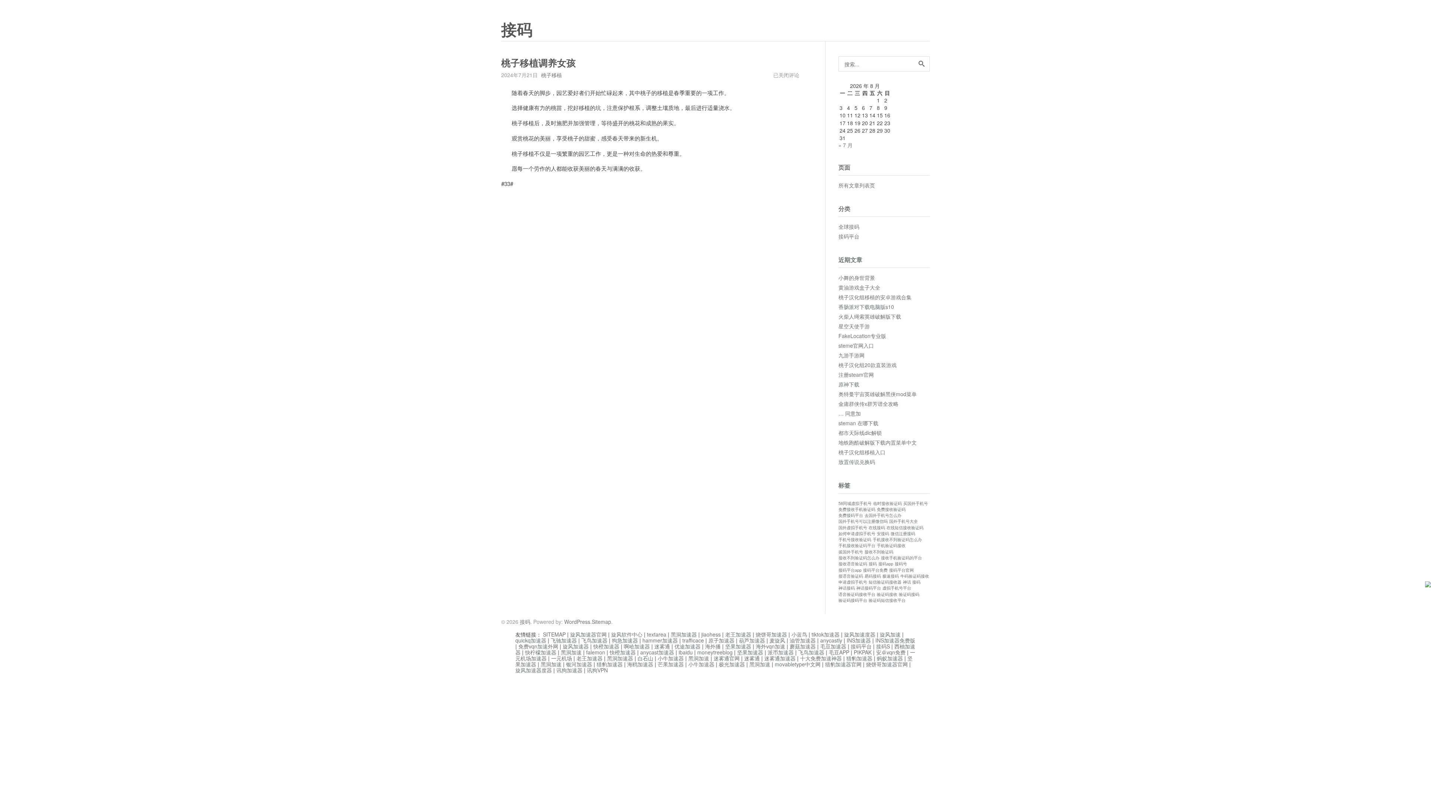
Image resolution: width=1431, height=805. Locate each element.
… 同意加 (849, 413)
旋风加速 (890, 634)
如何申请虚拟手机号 (856, 533)
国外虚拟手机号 (852, 527)
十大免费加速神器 (821, 658)
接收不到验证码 (879, 552)
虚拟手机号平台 (896, 588)
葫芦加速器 (752, 640)
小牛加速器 (671, 658)
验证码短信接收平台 (887, 600)
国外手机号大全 (903, 521)
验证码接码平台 (852, 600)
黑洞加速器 (684, 634)
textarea (656, 634)
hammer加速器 (660, 640)
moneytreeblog (715, 652)
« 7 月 (845, 145)
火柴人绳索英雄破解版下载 (869, 316)
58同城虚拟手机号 (855, 503)
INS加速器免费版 (895, 640)
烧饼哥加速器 (771, 634)
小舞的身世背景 (856, 277)
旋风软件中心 (626, 634)
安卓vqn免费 (891, 652)
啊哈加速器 (637, 646)
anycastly (831, 640)
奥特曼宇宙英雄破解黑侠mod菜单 (877, 394)
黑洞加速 (571, 652)
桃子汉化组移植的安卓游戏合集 (875, 297)
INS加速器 (859, 640)
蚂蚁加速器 (890, 658)
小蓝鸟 (799, 634)
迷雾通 (662, 646)
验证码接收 (887, 594)
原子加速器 (721, 640)
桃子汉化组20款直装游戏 (867, 365)
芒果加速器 (671, 664)
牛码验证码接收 (914, 576)
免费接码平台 (850, 515)
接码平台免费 (875, 570)
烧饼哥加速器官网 (887, 664)
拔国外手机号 (850, 552)
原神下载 (848, 384)
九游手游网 (851, 355)
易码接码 (873, 576)
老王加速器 (738, 634)
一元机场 (561, 658)
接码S (883, 646)
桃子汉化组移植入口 (861, 452)
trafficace (693, 640)
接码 (517, 30)
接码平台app (850, 570)
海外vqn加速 (770, 646)
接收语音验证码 (852, 563)
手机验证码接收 (891, 545)
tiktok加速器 (826, 634)
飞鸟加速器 (594, 640)
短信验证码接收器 (885, 582)
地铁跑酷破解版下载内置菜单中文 (877, 442)
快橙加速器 (606, 646)
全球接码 (848, 226)
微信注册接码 (903, 533)
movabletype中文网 (798, 664)
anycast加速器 (657, 652)
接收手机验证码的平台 (901, 558)
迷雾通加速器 (780, 658)
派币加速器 (781, 652)
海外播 (713, 646)
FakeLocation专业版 (862, 336)
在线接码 (877, 527)
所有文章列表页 (856, 185)
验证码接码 (909, 594)
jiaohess (711, 634)
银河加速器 (579, 664)
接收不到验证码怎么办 (858, 558)
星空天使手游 (854, 326)
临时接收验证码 (887, 503)
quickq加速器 (530, 640)
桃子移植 (551, 75)
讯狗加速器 (569, 670)
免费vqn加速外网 (538, 646)
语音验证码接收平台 (856, 594)
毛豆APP (839, 652)
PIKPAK (863, 652)
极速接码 (890, 576)
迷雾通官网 (727, 658)
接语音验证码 (850, 576)
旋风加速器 (576, 646)
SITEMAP (554, 634)
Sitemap (601, 621)
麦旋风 (777, 640)
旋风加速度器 (859, 634)
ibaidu (686, 652)
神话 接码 (911, 582)
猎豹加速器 (859, 658)
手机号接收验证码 (854, 539)
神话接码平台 (868, 588)
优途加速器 (688, 646)
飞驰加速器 (564, 640)
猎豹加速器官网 (843, 664)
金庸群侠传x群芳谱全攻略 (868, 403)
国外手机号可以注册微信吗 (863, 521)
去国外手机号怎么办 (883, 515)
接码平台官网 (901, 570)
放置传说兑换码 (856, 461)
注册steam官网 (856, 374)
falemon (595, 652)
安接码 (883, 533)
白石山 (645, 658)
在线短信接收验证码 (905, 527)
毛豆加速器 (833, 646)
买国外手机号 (915, 503)
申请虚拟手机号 (852, 582)
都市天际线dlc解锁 (860, 432)
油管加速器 (803, 640)
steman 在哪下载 (858, 423)
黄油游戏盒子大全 (859, 287)
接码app (885, 563)
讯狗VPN (597, 670)
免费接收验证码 (891, 509)
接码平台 (848, 236)
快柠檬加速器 (540, 652)
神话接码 (846, 588)
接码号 (901, 563)
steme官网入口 (856, 345)
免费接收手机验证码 (856, 509)
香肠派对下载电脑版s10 (866, 306)
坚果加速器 (738, 646)
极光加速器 (732, 664)
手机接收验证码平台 (856, 545)
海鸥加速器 (640, 664)
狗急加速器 (625, 640)
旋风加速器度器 (533, 670)
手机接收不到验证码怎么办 (897, 539)
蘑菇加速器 (803, 646)
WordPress (577, 621)
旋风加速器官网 (588, 634)
